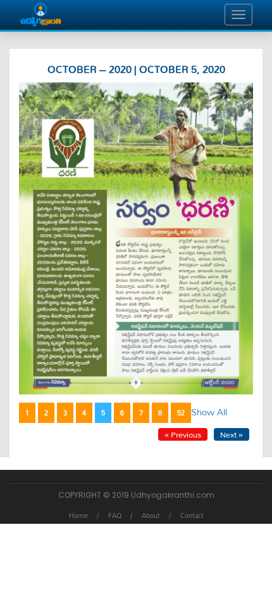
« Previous (182, 434)
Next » (231, 434)
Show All (209, 412)
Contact (192, 516)
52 (181, 413)
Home (78, 516)
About (151, 516)
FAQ (114, 516)
